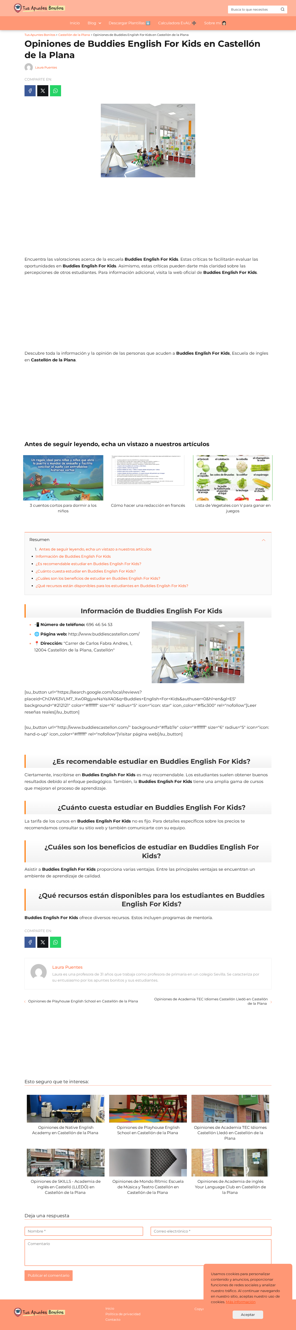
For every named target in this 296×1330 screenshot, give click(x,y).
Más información (241, 1302)
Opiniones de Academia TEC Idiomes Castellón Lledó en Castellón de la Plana (211, 1001)
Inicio (75, 23)
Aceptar (248, 1314)
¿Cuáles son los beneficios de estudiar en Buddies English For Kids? (98, 578)
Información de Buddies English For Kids (73, 556)
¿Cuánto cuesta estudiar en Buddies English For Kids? (86, 571)
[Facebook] (30, 90)
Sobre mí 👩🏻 (215, 23)
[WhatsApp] (55, 90)
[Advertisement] (148, 214)
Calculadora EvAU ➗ (177, 23)
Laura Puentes (46, 67)
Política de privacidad (122, 1314)
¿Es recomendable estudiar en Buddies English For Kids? (88, 564)
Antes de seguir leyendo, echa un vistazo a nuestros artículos (95, 549)
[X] (42, 90)
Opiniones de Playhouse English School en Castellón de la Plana (83, 1001)
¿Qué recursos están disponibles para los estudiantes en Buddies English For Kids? (112, 586)
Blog (92, 23)
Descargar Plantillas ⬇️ (129, 23)
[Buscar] (282, 9)
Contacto (112, 1319)
